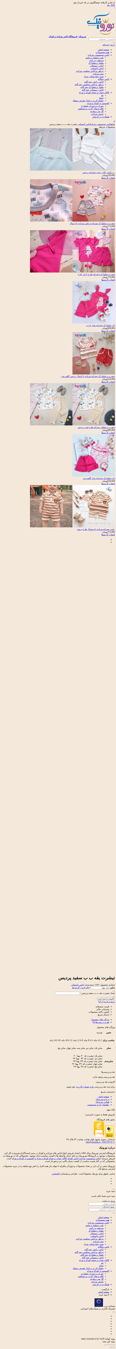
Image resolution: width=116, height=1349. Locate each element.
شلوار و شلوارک (96, 63)
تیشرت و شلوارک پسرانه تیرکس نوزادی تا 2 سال (92, 223)
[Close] (114, 1189)
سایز (112, 987)
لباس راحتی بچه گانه (94, 82)
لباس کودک (72, 1158)
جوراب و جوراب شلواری (92, 106)
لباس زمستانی (97, 66)
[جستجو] (114, 42)
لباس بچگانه (103, 79)
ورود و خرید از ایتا (106, 1001)
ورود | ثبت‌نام (109, 44)
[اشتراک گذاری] (108, 1344)
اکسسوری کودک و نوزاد (98, 103)
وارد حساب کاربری (85, 1087)
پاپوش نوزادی (97, 114)
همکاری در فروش (100, 116)
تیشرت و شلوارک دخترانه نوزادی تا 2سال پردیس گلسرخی (88, 376)
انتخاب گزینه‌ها (108, 178)
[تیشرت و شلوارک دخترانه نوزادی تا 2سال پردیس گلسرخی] (93, 373)
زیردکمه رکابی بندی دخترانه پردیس (98, 172)
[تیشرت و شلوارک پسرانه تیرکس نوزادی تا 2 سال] (72, 221)
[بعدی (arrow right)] (111, 1347)
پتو (102, 95)
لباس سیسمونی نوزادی (98, 55)
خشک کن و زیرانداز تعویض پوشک (88, 100)
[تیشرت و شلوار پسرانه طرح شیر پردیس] (72, 424)
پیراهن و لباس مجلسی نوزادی (90, 71)
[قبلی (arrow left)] (114, 1347)
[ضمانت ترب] (98, 1306)
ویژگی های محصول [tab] (100, 1019)
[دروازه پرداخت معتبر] (109, 1137)
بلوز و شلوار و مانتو (95, 57)
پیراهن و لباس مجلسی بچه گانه (89, 84)
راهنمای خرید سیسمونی (98, 1104)
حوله (101, 98)
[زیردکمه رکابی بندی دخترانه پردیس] (72, 170)
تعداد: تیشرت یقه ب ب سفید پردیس (98, 993)
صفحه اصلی (103, 49)
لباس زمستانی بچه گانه (93, 90)
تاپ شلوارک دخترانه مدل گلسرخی (99, 478)
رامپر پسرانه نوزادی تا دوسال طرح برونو (96, 529)
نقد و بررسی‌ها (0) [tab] (101, 1022)
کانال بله (111, 5)
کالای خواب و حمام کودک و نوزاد (94, 92)
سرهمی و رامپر (96, 60)
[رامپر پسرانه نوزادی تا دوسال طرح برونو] (72, 526)
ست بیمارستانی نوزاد (94, 76)
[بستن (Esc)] (105, 1344)
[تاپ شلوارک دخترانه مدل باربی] (93, 323)
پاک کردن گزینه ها (80, 987)
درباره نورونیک (102, 1099)
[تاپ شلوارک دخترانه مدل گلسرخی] (93, 475)
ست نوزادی (98, 74)
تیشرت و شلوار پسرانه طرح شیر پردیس (96, 427)
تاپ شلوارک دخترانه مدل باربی (100, 325)
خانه (113, 124)
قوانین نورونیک (102, 1102)
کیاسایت (56, 1174)
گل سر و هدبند (97, 111)
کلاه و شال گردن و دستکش (91, 108)
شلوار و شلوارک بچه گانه (92, 87)
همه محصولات (102, 52)
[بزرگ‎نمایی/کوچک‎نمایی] (114, 1344)
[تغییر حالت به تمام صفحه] (111, 1344)
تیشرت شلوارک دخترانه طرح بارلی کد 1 (96, 274)
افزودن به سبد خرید (106, 999)
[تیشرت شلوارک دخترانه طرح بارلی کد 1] (72, 272)
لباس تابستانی (97, 68)
